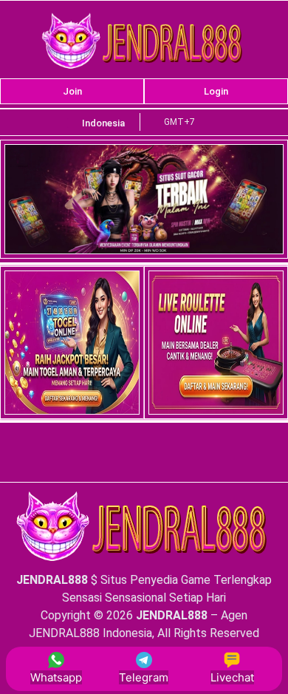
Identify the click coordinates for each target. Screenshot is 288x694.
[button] (103, 123)
